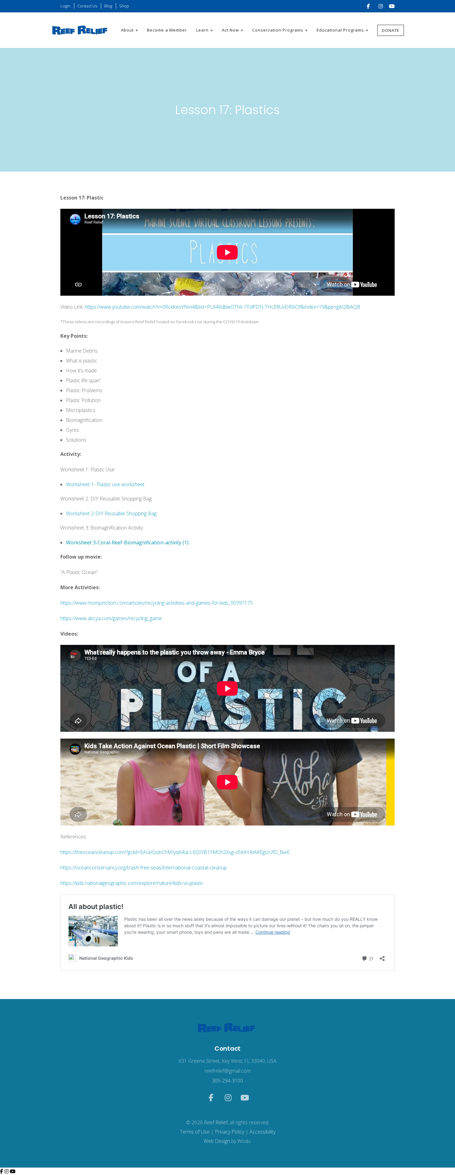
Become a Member (167, 30)
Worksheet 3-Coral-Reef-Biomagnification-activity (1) (127, 542)
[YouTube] (12, 1171)
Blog (108, 6)
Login (65, 6)
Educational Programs (340, 30)
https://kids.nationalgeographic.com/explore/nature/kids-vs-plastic (131, 883)
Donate (390, 30)
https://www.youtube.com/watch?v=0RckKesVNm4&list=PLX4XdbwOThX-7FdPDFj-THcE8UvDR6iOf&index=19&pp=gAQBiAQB (222, 306)
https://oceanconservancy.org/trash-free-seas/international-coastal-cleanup (143, 867)
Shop (124, 6)
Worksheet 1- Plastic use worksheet (105, 484)
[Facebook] (2, 1171)
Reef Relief (216, 1122)
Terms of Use (195, 1131)
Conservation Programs (277, 30)
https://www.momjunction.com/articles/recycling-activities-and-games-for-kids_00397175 (156, 602)
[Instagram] (7, 1171)
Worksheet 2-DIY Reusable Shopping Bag (111, 513)
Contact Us (87, 6)
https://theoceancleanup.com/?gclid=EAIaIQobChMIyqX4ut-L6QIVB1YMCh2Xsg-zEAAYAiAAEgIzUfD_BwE (175, 852)
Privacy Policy (229, 1131)
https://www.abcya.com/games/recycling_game (111, 618)
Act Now (230, 30)
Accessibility (262, 1131)
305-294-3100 (227, 1080)
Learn (202, 30)
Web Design (217, 1141)
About (127, 30)
